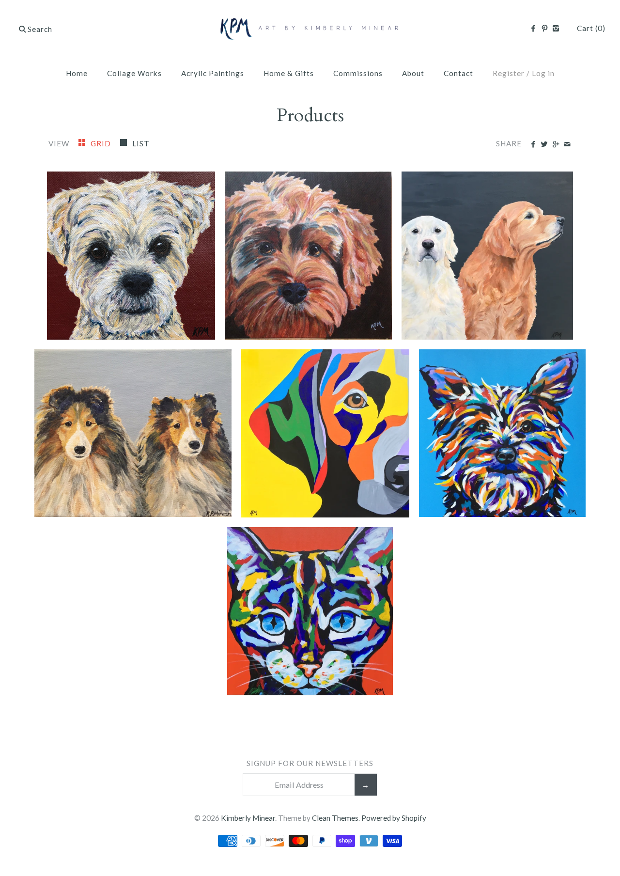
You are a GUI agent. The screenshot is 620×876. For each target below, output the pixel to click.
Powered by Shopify (393, 817)
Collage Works (134, 73)
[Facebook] (533, 28)
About (413, 73)
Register (509, 73)
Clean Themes (335, 817)
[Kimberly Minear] (310, 16)
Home (77, 73)
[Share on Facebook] (533, 144)
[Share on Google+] (555, 144)
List (141, 143)
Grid (102, 143)
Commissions (358, 73)
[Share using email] (567, 144)
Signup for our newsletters (310, 763)
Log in (543, 73)
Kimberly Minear (248, 817)
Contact (458, 73)
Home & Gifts (289, 73)
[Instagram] (555, 28)
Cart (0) (591, 28)
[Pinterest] (544, 28)
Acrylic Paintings (212, 73)
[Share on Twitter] (544, 144)
